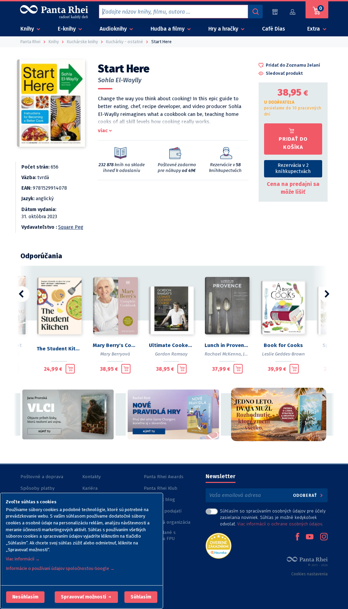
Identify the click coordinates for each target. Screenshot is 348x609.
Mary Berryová (115, 354)
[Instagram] (324, 537)
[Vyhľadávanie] (255, 11)
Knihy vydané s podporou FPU (160, 535)
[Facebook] (297, 537)
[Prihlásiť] (293, 12)
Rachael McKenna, (223, 354)
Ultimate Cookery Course (171, 345)
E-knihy (67, 28)
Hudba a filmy (168, 28)
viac (103, 130)
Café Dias (273, 28)
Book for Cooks (283, 345)
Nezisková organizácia (167, 522)
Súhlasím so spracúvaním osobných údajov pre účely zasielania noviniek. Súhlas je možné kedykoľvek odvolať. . (273, 517)
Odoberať (305, 495)
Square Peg (70, 227)
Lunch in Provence (227, 345)
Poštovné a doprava (41, 477)
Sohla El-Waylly (119, 80)
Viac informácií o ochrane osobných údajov (279, 523)
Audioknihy (114, 28)
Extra (314, 28)
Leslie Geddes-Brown (283, 354)
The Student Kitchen (59, 349)
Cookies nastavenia (309, 574)
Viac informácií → (23, 558)
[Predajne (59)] (275, 12)
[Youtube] (309, 537)
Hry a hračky (224, 28)
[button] (25, 597)
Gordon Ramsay (171, 354)
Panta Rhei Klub (160, 488)
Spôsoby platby (37, 488)
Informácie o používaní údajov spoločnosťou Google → (60, 568)
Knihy (27, 28)
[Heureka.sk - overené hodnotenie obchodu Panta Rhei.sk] (218, 545)
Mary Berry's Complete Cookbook (115, 345)
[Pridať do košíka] (70, 368)
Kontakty (91, 477)
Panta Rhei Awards (164, 477)
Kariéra (90, 488)
